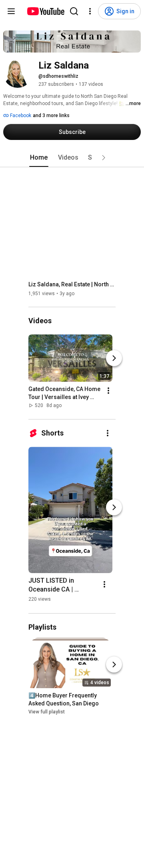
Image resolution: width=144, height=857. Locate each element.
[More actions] (108, 391)
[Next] (114, 358)
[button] (103, 157)
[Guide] (11, 11)
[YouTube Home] (45, 11)
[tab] (38, 157)
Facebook (20, 115)
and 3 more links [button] (51, 115)
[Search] (74, 11)
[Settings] (90, 11)
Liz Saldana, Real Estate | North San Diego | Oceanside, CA (72, 284)
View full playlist (46, 712)
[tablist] (72, 157)
